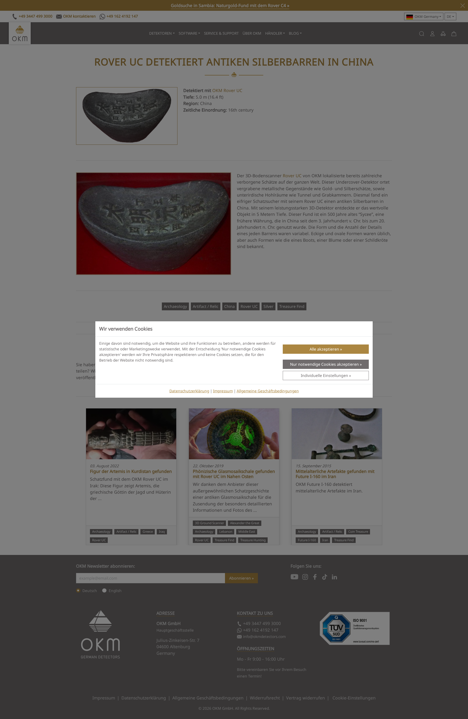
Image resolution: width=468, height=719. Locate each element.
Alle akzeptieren (324, 349)
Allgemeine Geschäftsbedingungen (268, 391)
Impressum (223, 391)
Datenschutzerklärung (189, 391)
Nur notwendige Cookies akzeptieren (324, 364)
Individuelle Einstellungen (324, 375)
